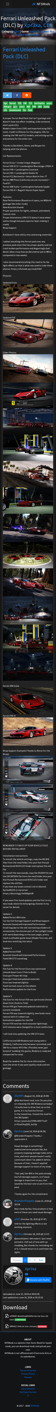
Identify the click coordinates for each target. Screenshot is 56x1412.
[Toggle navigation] (8, 4)
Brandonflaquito (24, 1200)
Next (41, 1260)
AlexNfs (19, 1095)
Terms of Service (28, 1370)
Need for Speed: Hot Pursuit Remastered (35, 33)
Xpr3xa (18, 1131)
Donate (28, 1377)
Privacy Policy (28, 1373)
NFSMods (43, 4)
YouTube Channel (28, 1392)
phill (17, 1219)
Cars (16, 31)
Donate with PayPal (39, 1279)
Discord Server (28, 1388)
